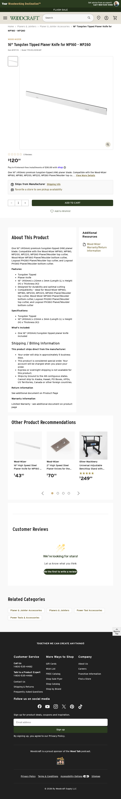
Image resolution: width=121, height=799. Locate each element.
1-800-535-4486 (23, 675)
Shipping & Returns (24, 686)
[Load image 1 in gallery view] (13, 61)
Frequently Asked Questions (28, 692)
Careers (82, 669)
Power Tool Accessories (89, 610)
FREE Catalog (53, 674)
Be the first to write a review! (60, 571)
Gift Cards (51, 664)
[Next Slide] (78, 493)
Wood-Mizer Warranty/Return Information (97, 247)
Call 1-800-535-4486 (103, 5)
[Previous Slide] (43, 493)
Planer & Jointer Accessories (55, 26)
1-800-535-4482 (23, 666)
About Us (83, 664)
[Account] (106, 17)
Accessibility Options (71, 776)
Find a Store (84, 679)
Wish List (50, 669)
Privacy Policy (56, 736)
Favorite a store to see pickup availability (38, 189)
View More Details (85, 175)
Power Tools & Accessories (24, 617)
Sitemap (96, 776)
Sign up (60, 729)
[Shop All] (5, 18)
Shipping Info (53, 184)
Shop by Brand (53, 689)
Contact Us (19, 681)
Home (11, 26)
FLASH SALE (60, 9)
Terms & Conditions (48, 776)
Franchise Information (89, 674)
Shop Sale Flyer (54, 679)
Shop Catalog (53, 684)
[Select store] (98, 17)
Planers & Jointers (26, 26)
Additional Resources (89, 235)
